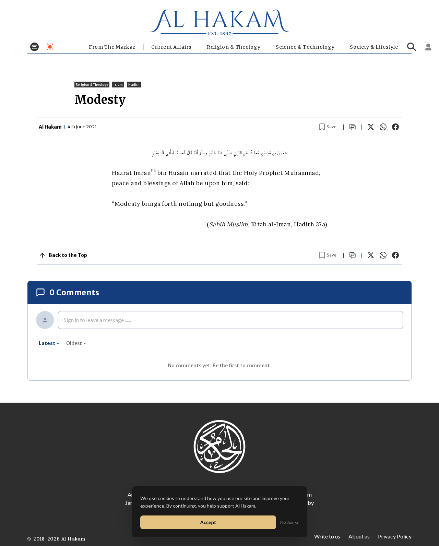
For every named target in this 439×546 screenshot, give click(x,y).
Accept (208, 522)
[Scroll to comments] (352, 127)
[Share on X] (370, 126)
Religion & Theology (233, 47)
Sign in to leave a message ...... (97, 320)
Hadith (134, 84)
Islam (118, 84)
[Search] (411, 47)
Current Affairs (171, 47)
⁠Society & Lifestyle (374, 47)
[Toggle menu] (34, 47)
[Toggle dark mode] (50, 47)
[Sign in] (428, 47)
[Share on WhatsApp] (383, 126)
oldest (74, 343)
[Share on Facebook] (395, 126)
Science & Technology (305, 47)
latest (47, 343)
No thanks (289, 522)
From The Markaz (112, 47)
